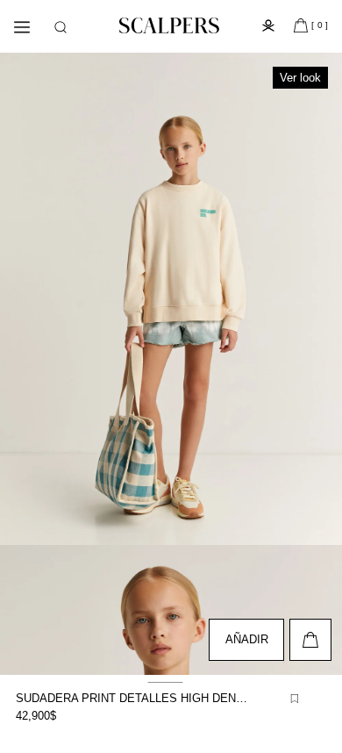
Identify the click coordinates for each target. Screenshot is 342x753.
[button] (60, 27)
